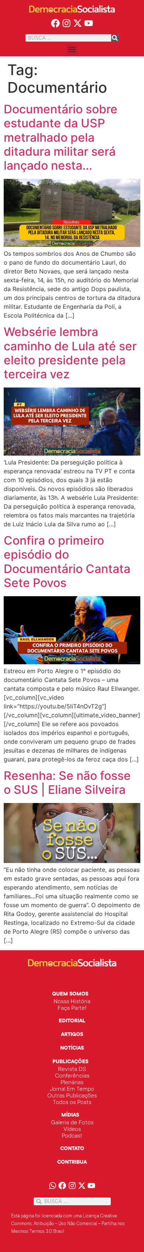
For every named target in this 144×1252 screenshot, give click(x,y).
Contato (72, 1149)
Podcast (72, 1136)
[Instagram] (66, 23)
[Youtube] (88, 23)
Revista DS (72, 1069)
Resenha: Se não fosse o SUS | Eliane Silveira (67, 782)
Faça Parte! (72, 1008)
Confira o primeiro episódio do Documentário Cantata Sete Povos (67, 561)
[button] (72, 49)
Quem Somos (70, 994)
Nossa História (72, 1001)
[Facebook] (55, 23)
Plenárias (72, 1082)
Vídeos (72, 1129)
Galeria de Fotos (72, 1123)
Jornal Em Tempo (72, 1089)
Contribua (72, 1163)
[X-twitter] (77, 23)
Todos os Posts (72, 1102)
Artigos (72, 1035)
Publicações (70, 1062)
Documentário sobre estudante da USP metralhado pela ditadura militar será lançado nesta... (60, 137)
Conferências (72, 1076)
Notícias (72, 1048)
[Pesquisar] (115, 38)
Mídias (70, 1115)
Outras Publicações (72, 1096)
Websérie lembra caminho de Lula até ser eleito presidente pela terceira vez (70, 353)
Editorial (72, 1021)
